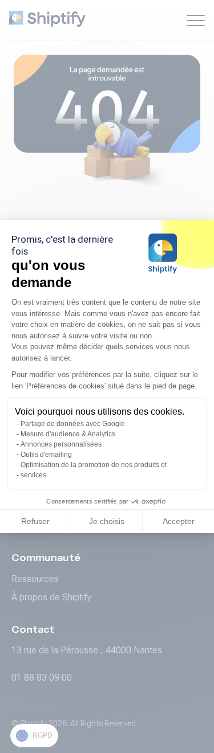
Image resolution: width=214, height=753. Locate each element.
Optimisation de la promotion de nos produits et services (94, 470)
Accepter (179, 521)
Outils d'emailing (46, 455)
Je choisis (106, 521)
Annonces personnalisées (61, 444)
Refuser (35, 521)
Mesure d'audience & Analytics (68, 434)
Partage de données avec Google (73, 424)
